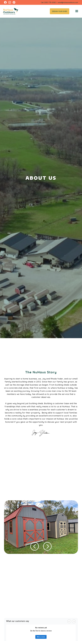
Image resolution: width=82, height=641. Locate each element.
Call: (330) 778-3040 (48, 2)
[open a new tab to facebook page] (5, 2)
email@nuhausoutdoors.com (68, 2)
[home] (10, 11)
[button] (77, 11)
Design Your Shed (59, 11)
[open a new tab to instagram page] (9, 2)
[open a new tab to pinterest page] (14, 2)
